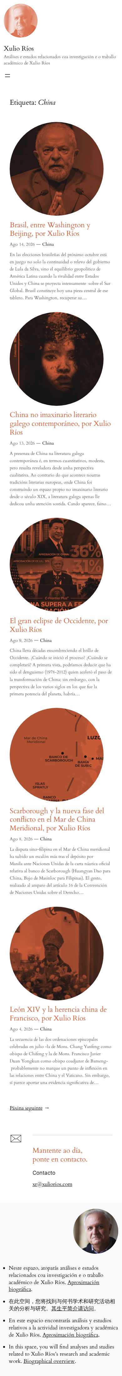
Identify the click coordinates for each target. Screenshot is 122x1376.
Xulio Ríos (19, 48)
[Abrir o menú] (7, 75)
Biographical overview (49, 1361)
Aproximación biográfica (70, 1334)
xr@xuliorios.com (52, 1184)
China (48, 244)
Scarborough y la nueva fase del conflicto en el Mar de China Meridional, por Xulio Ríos (57, 820)
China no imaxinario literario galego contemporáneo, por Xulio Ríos (60, 423)
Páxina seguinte (29, 1108)
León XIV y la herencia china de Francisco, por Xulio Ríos (58, 1014)
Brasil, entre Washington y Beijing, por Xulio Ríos (50, 229)
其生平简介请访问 (72, 1308)
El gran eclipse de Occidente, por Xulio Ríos (59, 625)
